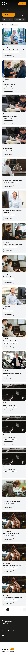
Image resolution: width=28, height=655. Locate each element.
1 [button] (7, 609)
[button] (24, 609)
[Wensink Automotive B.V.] (6, 4)
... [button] (17, 609)
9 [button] (20, 609)
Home (3, 9)
